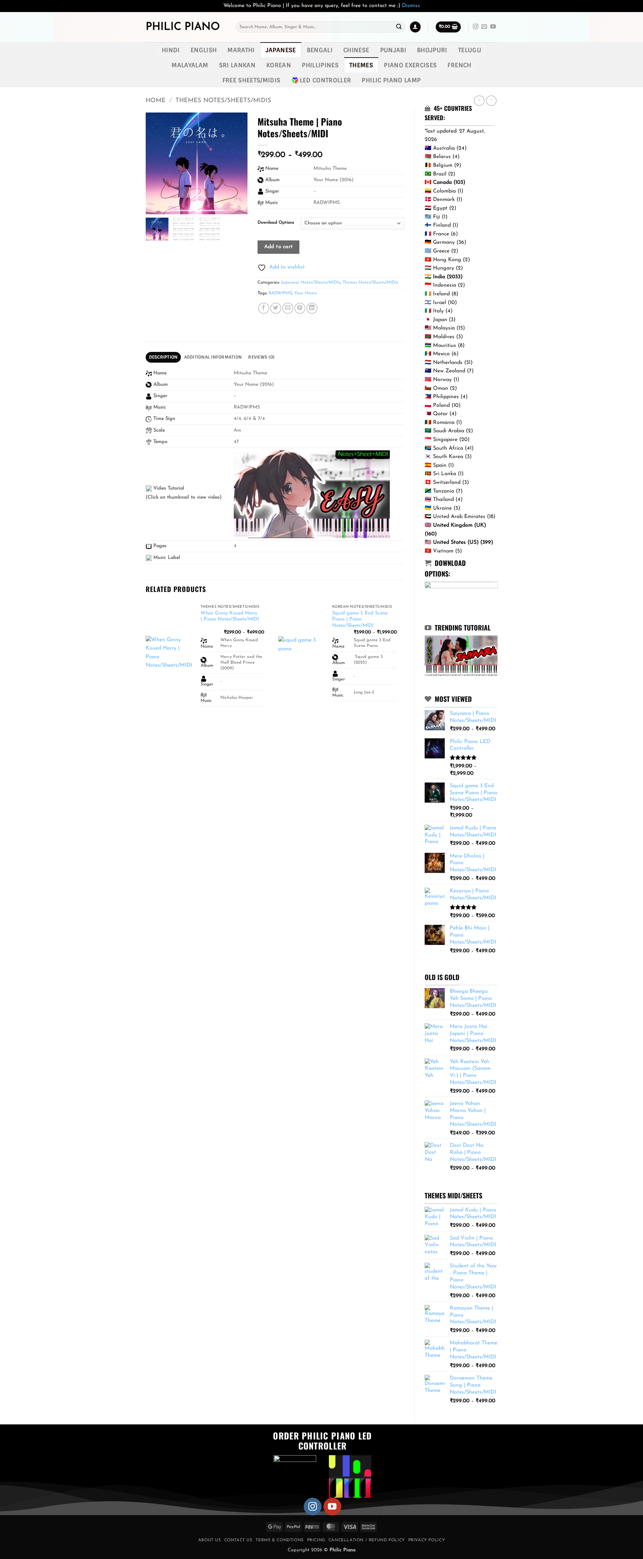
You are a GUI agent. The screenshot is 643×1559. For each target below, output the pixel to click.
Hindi (171, 50)
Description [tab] (163, 357)
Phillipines (320, 65)
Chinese (356, 50)
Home (155, 100)
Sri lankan (237, 65)
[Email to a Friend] (287, 308)
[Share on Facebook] (263, 308)
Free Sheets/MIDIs (251, 80)
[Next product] (479, 100)
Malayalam (189, 65)
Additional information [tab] (213, 357)
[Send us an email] (484, 27)
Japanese (281, 50)
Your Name (305, 293)
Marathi (241, 50)
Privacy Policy (426, 1540)
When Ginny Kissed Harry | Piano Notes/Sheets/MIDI (230, 616)
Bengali (320, 50)
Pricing (316, 1540)
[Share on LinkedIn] (311, 308)
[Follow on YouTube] (493, 27)
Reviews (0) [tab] (261, 357)
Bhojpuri (432, 50)
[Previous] (146, 662)
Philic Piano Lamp (391, 80)
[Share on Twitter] (275, 308)
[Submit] (399, 27)
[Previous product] (491, 100)
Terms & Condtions (279, 1540)
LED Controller (325, 80)
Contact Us (238, 1540)
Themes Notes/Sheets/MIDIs (223, 100)
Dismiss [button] (411, 5)
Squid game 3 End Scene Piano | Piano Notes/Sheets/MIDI (359, 619)
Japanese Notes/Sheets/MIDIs (310, 282)
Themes (361, 65)
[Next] (404, 662)
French (459, 65)
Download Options (276, 222)
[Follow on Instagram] (475, 27)
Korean (278, 65)
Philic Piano (183, 27)
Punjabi (393, 50)
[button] (415, 26)
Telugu (469, 50)
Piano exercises (410, 65)
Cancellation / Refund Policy (367, 1540)
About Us (209, 1540)
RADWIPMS (280, 293)
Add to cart (278, 246)
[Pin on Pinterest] (299, 308)
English (204, 50)
